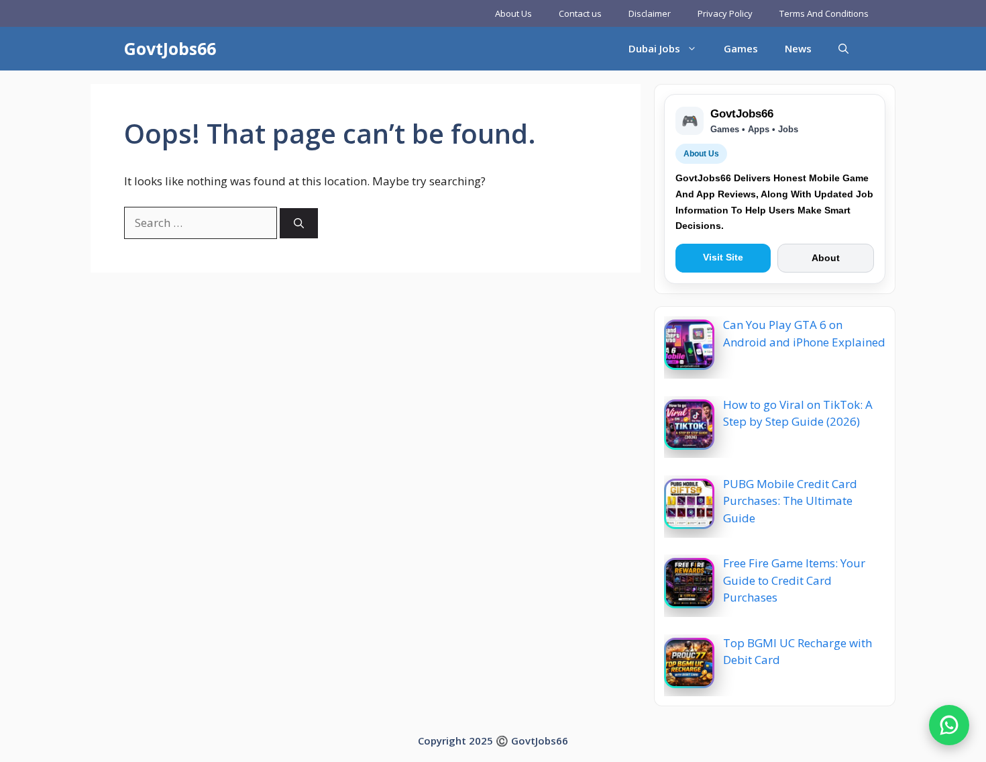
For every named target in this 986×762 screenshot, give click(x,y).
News (798, 48)
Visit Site (723, 257)
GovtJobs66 (170, 48)
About (826, 257)
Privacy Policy (725, 13)
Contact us (580, 13)
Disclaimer (649, 13)
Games (741, 48)
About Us (513, 13)
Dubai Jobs (654, 48)
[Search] (299, 223)
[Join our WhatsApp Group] (949, 725)
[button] (843, 48)
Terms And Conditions (824, 13)
